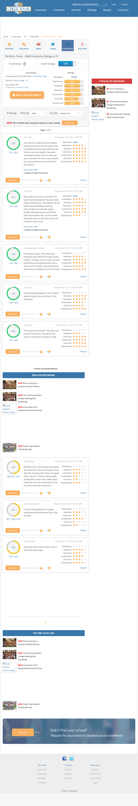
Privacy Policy (95, 778)
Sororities (76, 9)
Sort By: (54, 113)
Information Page (40, 76)
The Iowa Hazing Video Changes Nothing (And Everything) (30, 398)
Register (125, 4)
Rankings (92, 9)
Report (83, 180)
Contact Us (123, 9)
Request (107, 9)
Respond (13, 180)
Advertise (68, 769)
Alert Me (70, 122)
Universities (40, 9)
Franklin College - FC (19, 80)
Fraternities (59, 9)
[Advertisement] (46, 594)
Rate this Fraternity (28, 95)
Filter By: (24, 113)
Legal (95, 782)
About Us (95, 769)
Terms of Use (95, 773)
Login (114, 4)
